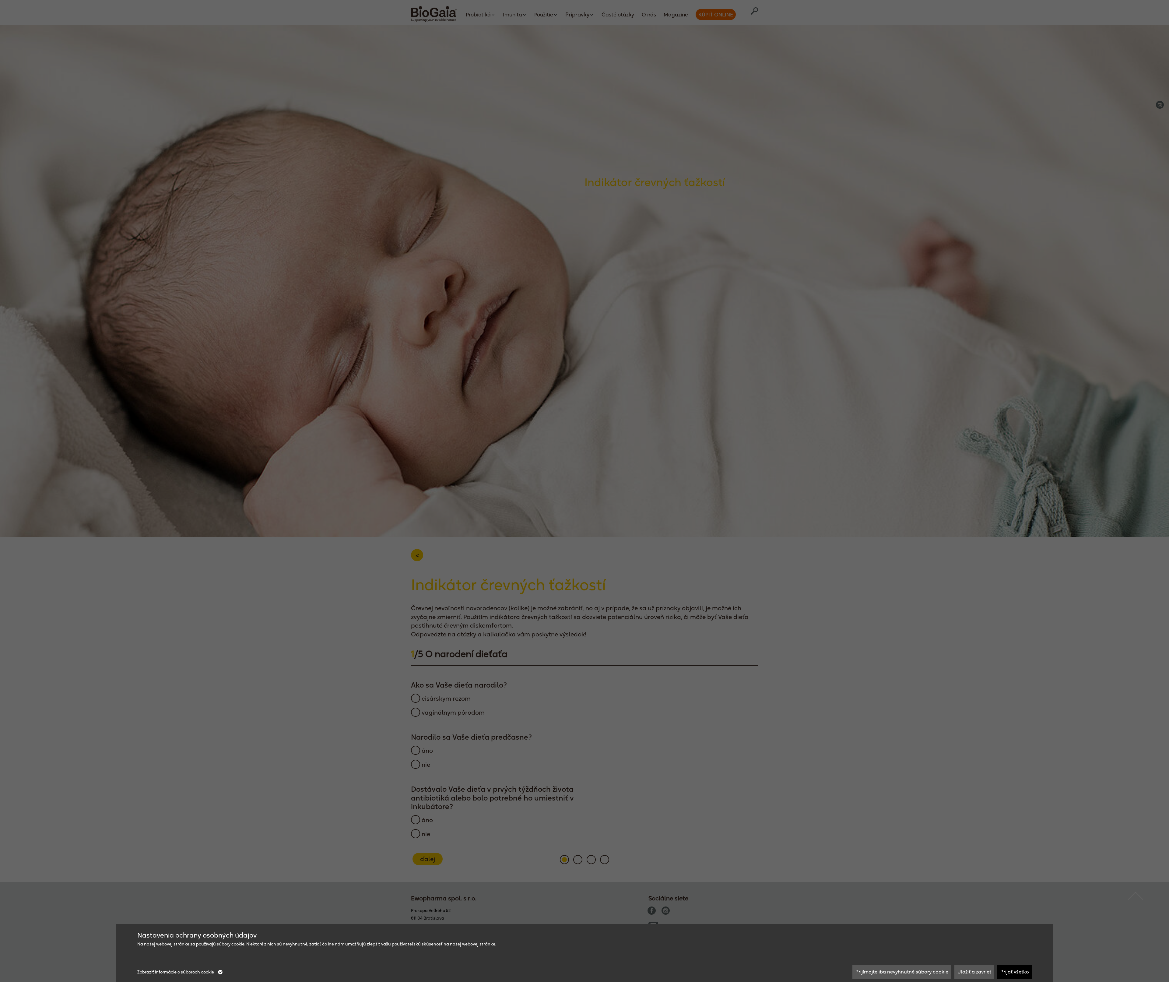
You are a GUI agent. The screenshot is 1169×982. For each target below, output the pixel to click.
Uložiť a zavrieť (974, 972)
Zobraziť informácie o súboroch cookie (176, 972)
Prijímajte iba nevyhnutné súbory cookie (901, 972)
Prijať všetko (1014, 972)
